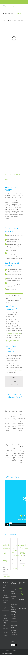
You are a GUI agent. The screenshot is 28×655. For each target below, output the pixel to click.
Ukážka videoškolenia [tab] (14, 174)
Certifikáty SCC (5, 591)
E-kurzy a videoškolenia (5, 596)
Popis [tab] (4, 174)
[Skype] (19, 603)
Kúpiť (5, 576)
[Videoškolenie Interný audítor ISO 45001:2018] (14, 540)
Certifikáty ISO (5, 586)
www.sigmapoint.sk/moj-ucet (13, 333)
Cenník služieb (4, 608)
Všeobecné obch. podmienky (5, 630)
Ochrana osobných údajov (5, 613)
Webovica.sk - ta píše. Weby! (7, 653)
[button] (6, 28)
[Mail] (21, 603)
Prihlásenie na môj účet (5, 602)
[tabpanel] (14, 336)
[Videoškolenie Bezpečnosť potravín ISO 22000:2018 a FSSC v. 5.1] (5, 540)
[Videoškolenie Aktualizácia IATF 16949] (22, 540)
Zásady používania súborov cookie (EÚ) (5, 622)
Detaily (7, 576)
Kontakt (5, 635)
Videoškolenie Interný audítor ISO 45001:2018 (17, 550)
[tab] (14, 295)
